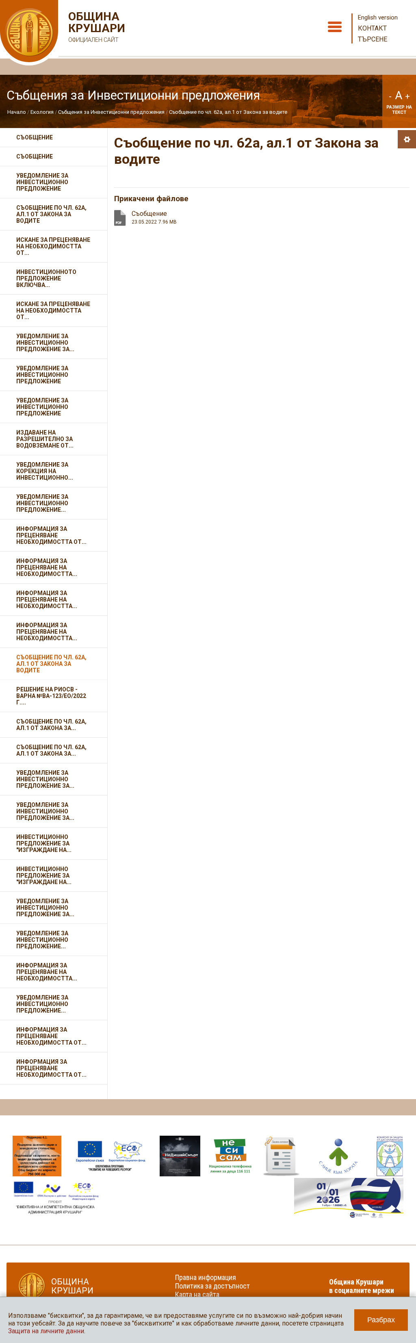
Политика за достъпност (212, 1286)
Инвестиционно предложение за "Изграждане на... (44, 843)
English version (378, 17)
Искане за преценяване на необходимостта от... (53, 246)
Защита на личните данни (46, 1331)
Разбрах (381, 1320)
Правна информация (205, 1277)
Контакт (372, 28)
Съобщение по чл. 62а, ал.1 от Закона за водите (228, 112)
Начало (16, 112)
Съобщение (34, 137)
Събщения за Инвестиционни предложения (111, 112)
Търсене (372, 39)
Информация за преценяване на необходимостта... (46, 567)
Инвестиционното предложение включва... (46, 278)
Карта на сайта (197, 1294)
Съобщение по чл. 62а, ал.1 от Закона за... (51, 724)
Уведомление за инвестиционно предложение (42, 182)
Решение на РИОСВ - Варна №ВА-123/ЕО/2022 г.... (51, 696)
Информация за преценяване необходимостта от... (51, 535)
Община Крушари (95, 27)
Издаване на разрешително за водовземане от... (45, 439)
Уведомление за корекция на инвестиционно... (44, 471)
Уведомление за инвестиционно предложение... (42, 503)
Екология (42, 112)
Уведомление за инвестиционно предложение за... (45, 342)
